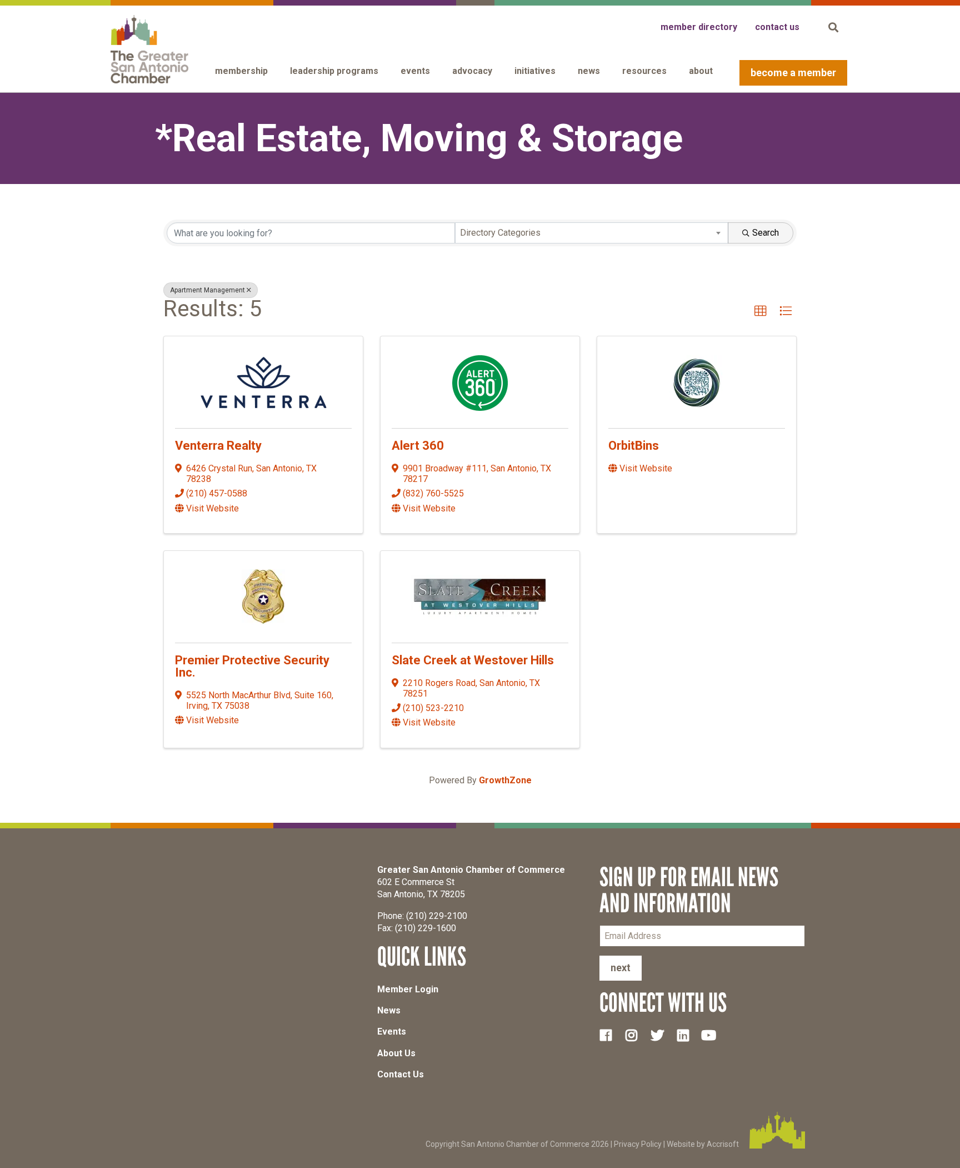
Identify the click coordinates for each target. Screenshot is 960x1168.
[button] (760, 311)
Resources (644, 71)
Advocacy (472, 71)
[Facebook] (610, 1035)
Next (621, 967)
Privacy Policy (638, 1144)
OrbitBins (633, 446)
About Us (396, 1053)
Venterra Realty (218, 446)
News (589, 71)
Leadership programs (334, 71)
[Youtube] (713, 1035)
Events (415, 71)
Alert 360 (418, 446)
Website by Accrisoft (703, 1144)
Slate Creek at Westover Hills (473, 660)
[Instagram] (635, 1035)
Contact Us (400, 1074)
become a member (793, 72)
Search (765, 232)
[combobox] (592, 232)
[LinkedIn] (687, 1035)
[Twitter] (661, 1035)
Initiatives (535, 71)
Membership (241, 71)
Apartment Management (207, 290)
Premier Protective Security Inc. (252, 666)
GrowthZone (505, 780)
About (701, 71)
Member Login (407, 989)
